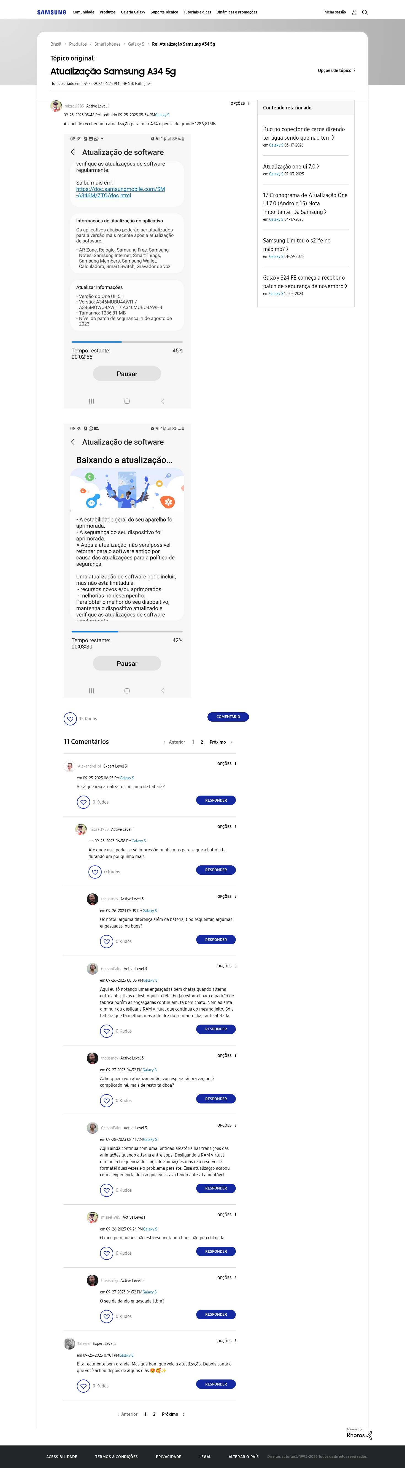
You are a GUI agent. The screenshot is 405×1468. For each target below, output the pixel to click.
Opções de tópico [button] (335, 70)
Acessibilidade (61, 1457)
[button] (239, 103)
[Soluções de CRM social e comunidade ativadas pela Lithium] (359, 1433)
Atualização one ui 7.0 (289, 166)
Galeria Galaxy (133, 12)
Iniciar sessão (334, 12)
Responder (216, 800)
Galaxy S (162, 115)
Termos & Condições (116, 1457)
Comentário (228, 716)
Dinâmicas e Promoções (237, 12)
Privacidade (168, 1457)
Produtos (107, 12)
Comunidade (83, 12)
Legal (205, 1457)
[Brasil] (51, 12)
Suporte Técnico (164, 12)
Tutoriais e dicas (197, 12)
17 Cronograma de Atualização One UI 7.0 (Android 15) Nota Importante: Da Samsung (305, 203)
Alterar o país (244, 1457)
